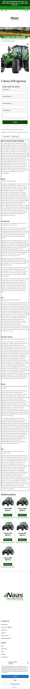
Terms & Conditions (6, 627)
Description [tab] (6, 137)
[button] (28, 663)
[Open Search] (27, 11)
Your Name (6, 89)
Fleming (3, 654)
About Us (3, 633)
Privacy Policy (5, 635)
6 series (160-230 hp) (12, 132)
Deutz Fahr (25, 132)
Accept (15, 676)
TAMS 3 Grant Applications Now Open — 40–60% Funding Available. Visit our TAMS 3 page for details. (15, 3)
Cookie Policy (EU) (6, 638)
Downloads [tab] (15, 137)
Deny (15, 680)
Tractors (13, 39)
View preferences (15, 684)
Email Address (7, 103)
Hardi (2, 651)
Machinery (7, 39)
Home (2, 39)
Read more (8, 515)
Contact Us (4, 630)
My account (4, 624)
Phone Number (7, 96)
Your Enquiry (6, 110)
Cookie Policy (14, 687)
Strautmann (4, 657)
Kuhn (2, 646)
